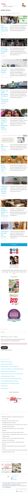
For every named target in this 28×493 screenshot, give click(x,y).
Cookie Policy (8, 487)
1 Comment (3, 106)
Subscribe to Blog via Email (9, 336)
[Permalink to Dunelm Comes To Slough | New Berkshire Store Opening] (14, 113)
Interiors (25, 16)
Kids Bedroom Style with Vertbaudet (4, 29)
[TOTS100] (14, 477)
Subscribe (4, 347)
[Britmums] (14, 479)
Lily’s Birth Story (4, 385)
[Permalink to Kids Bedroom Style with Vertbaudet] (14, 20)
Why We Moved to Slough (6, 361)
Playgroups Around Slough (7, 364)
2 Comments (3, 56)
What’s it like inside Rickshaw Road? (4, 50)
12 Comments (4, 240)
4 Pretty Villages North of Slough (8, 376)
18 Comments (4, 219)
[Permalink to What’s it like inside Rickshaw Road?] (14, 42)
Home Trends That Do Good (3, 168)
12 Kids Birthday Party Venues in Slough (9, 381)
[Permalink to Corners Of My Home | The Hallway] (14, 226)
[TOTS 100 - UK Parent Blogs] (14, 476)
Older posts (14, 244)
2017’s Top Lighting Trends (4, 70)
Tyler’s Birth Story (4, 388)
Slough (25, 39)
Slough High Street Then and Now (8, 371)
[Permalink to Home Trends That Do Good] (14, 160)
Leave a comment (5, 35)
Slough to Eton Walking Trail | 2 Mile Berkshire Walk (12, 369)
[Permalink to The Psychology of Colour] (14, 139)
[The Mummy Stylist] (14, 6)
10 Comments (4, 174)
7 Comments (3, 196)
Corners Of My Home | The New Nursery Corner (5, 190)
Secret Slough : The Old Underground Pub (10, 383)
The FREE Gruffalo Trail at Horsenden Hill (10, 366)
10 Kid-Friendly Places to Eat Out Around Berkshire (12, 373)
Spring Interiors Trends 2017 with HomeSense (4, 212)
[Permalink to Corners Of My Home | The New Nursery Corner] (14, 181)
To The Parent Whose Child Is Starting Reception (11, 378)
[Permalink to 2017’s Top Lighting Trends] (14, 63)
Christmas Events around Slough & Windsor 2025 (12, 432)
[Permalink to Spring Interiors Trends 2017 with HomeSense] (14, 203)
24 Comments (4, 132)
